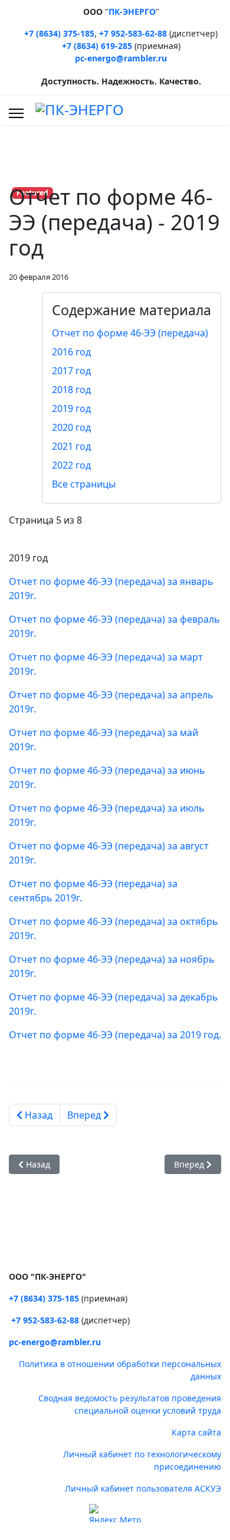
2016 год (71, 351)
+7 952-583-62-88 (133, 33)
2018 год (71, 389)
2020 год (71, 427)
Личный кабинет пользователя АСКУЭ (143, 1488)
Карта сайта (196, 1432)
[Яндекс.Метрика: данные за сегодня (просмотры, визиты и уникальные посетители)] (115, 1513)
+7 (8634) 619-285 (97, 45)
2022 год (71, 465)
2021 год (71, 446)
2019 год (71, 408)
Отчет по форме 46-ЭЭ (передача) (130, 332)
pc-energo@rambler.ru (121, 58)
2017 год (71, 370)
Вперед (85, 1115)
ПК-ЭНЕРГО (132, 11)
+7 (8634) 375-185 (59, 33)
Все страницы (84, 484)
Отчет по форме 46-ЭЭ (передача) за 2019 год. (115, 1034)
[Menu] (16, 113)
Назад (37, 1115)
